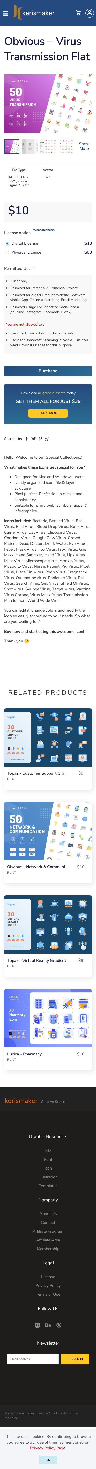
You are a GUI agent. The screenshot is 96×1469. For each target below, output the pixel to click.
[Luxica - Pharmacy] (48, 1018)
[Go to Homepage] (34, 17)
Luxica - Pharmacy (24, 1054)
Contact (48, 1222)
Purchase (48, 371)
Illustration (48, 1177)
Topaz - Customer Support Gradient (37, 773)
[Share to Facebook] (26, 438)
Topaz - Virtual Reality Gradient (36, 960)
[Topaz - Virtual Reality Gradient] (48, 924)
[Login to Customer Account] (90, 13)
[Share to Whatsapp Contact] (47, 438)
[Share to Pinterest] (40, 438)
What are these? (44, 230)
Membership (48, 1249)
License (48, 1277)
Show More (84, 146)
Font (48, 1159)
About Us (48, 1214)
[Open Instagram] (37, 1327)
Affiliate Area (48, 1240)
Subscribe (75, 1359)
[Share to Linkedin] (19, 438)
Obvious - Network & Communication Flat (37, 867)
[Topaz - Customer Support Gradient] (48, 737)
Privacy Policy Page (47, 1448)
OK (48, 1460)
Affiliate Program (48, 1231)
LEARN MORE (48, 413)
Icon (48, 1168)
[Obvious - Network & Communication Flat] (48, 831)
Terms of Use (48, 1294)
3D (48, 1150)
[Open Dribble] (59, 1327)
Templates (48, 1186)
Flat (11, 779)
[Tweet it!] (33, 438)
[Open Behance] (48, 1327)
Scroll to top (91, 1143)
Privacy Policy (48, 1285)
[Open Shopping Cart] (78, 13)
